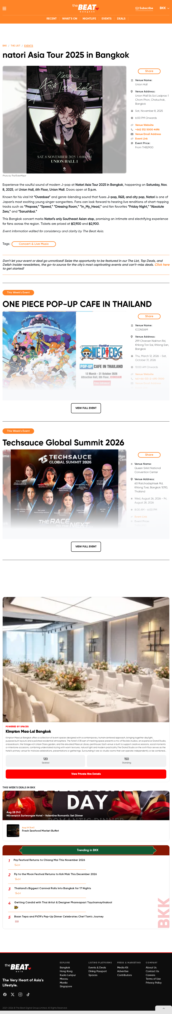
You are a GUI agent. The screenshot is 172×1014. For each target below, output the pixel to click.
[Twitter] (12, 994)
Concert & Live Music (34, 244)
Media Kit (122, 967)
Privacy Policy (154, 983)
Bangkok (65, 967)
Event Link (141, 138)
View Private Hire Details (86, 774)
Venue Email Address (148, 134)
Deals (121, 18)
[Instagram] (20, 994)
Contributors (124, 975)
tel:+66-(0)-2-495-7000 (149, 379)
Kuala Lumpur (68, 975)
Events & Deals (97, 967)
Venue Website (144, 125)
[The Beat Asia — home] (18, 968)
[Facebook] (5, 994)
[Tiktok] (28, 994)
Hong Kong (66, 971)
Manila (64, 983)
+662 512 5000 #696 (147, 129)
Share (149, 71)
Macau (64, 979)
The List (15, 46)
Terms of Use (153, 979)
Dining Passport (98, 971)
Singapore (66, 986)
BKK (163, 8)
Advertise (122, 971)
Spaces (93, 975)
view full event (86, 408)
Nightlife (89, 18)
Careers (150, 975)
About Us (151, 967)
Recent (52, 18)
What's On (69, 18)
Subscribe (146, 8)
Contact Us (152, 971)
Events (107, 18)
